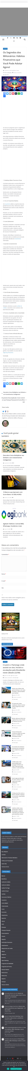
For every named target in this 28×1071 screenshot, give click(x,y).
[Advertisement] (14, 22)
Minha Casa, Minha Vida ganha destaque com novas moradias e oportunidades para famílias (18, 691)
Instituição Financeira (7, 942)
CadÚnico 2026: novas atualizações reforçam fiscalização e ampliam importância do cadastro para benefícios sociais (18, 811)
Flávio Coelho (16, 70)
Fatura (3, 921)
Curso (3, 909)
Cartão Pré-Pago (6, 888)
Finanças (5, 48)
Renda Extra (5, 972)
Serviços (4, 981)
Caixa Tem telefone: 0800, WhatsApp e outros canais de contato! (15, 1029)
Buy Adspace (5, 851)
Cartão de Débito (6, 885)
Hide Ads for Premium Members (9, 857)
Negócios (4, 954)
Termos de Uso (5, 866)
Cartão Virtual (5, 891)
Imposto (4, 939)
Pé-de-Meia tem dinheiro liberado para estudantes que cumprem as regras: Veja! (18, 749)
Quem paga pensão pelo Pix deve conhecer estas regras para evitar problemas (18, 780)
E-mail (4, 581)
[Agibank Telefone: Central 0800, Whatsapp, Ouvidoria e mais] (14, 509)
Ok (8, 1068)
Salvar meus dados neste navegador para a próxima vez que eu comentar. (13, 598)
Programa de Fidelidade (7, 963)
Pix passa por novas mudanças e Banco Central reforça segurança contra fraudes (18, 706)
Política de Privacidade (7, 860)
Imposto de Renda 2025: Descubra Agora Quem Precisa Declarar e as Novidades (15, 995)
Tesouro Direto (5, 984)
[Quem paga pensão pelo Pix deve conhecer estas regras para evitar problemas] (6, 784)
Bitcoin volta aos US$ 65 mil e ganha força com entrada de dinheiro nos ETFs (18, 720)
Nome (4, 574)
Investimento (5, 945)
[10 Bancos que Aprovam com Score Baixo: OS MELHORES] (14, 476)
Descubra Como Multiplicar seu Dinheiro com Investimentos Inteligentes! (14, 393)
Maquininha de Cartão (7, 948)
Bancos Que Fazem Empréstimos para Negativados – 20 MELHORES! (15, 1008)
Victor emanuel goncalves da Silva (13, 1027)
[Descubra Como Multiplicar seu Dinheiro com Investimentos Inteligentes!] (14, 441)
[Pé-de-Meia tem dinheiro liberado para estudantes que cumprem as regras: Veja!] (6, 752)
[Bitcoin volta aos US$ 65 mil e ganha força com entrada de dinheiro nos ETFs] (6, 723)
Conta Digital (5, 903)
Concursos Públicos (6, 897)
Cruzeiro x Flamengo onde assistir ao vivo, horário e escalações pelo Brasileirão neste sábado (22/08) (14, 669)
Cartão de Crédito (6, 882)
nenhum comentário (17, 72)
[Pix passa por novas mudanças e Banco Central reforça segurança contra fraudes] (6, 709)
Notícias (4, 957)
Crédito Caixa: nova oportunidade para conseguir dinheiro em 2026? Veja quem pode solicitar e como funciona (18, 764)
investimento (18, 238)
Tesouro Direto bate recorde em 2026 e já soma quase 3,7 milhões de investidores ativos (18, 734)
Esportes (5, 661)
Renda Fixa (4, 975)
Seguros (4, 978)
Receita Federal (5, 969)
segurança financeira (8, 352)
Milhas (3, 951)
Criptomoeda (5, 906)
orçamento (7, 204)
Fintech (3, 936)
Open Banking (5, 960)
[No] (26, 1065)
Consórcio (4, 900)
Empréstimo (5, 915)
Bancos (3, 876)
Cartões (3, 894)
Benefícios (4, 879)
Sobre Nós (4, 863)
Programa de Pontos (7, 966)
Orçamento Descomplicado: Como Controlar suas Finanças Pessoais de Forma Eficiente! (13, 400)
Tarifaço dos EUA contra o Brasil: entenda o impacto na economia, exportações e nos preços (18, 795)
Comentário (5, 554)
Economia (4, 912)
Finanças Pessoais (6, 930)
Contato (4, 854)
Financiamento (5, 933)
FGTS (3, 924)
